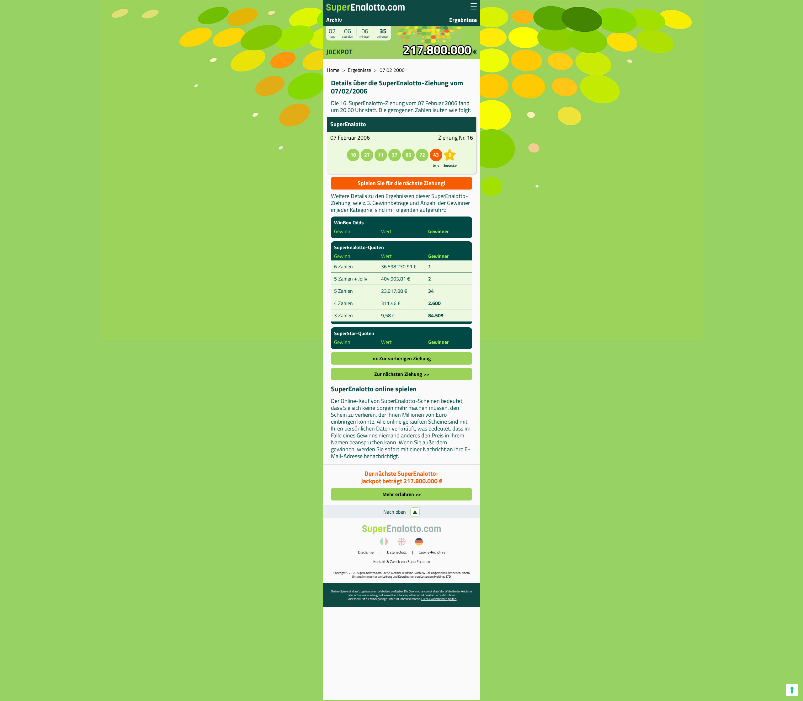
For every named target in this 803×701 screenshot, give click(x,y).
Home (333, 70)
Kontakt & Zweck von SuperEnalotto (401, 562)
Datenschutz (397, 552)
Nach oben (395, 512)
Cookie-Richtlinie (432, 552)
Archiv (334, 20)
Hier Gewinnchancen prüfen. (439, 599)
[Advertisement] (401, 656)
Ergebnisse (463, 20)
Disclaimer (366, 552)
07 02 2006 (392, 70)
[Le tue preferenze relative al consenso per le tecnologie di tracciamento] (792, 690)
